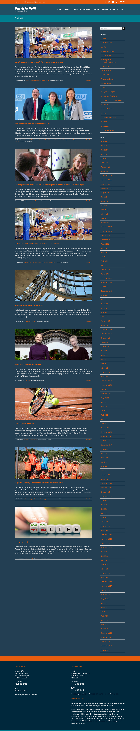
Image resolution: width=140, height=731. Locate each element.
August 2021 (105, 398)
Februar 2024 (105, 269)
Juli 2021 (104, 402)
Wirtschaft (106, 126)
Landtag (38, 80)
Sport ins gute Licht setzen (24, 424)
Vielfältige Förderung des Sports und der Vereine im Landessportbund (39, 483)
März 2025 (104, 214)
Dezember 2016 (106, 633)
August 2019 (105, 500)
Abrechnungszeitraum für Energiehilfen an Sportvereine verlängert (39, 62)
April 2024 (104, 261)
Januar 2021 (105, 428)
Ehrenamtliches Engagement (62, 140)
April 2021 (104, 415)
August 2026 (105, 141)
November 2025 (106, 180)
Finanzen (106, 104)
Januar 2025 (105, 222)
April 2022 (104, 364)
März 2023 (104, 317)
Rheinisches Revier (109, 117)
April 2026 (104, 158)
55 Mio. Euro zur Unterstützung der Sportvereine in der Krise (37, 244)
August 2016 (105, 650)
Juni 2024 (104, 252)
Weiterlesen (89, 80)
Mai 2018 (104, 560)
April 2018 (104, 564)
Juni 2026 (104, 150)
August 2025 (105, 193)
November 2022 (106, 334)
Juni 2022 (104, 355)
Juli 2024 (104, 248)
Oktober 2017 (105, 590)
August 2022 (105, 346)
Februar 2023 (105, 321)
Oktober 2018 (105, 543)
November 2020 (106, 436)
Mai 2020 (104, 462)
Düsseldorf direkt (106, 43)
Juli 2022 (104, 351)
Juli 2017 (104, 603)
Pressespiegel (106, 83)
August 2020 (105, 449)
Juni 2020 (104, 458)
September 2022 (106, 342)
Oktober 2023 (105, 287)
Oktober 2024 (105, 235)
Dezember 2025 (106, 175)
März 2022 (104, 368)
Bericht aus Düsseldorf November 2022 (29, 305)
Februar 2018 (105, 573)
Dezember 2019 (106, 483)
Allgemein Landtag (31, 80)
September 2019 (106, 496)
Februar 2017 (105, 624)
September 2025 (106, 188)
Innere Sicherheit (108, 109)
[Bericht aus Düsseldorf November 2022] (53, 285)
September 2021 (106, 393)
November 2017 (106, 586)
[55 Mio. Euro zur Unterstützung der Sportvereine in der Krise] (53, 224)
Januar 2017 (105, 629)
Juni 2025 (104, 201)
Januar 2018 (105, 577)
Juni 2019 (104, 509)
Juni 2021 (104, 406)
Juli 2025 (104, 197)
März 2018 (104, 569)
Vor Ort (47, 80)
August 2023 (105, 295)
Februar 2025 (105, 218)
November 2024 (106, 231)
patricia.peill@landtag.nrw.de (36, 2)
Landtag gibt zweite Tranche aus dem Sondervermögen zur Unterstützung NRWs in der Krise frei (49, 185)
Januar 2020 (105, 479)
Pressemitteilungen (107, 79)
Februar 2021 (105, 423)
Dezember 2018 (106, 535)
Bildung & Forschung (49, 140)
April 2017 (104, 616)
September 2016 (106, 646)
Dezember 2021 (106, 381)
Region (43, 80)
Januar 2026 (105, 171)
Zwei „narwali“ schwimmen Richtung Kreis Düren (32, 124)
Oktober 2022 (105, 338)
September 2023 (106, 291)
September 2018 (106, 547)
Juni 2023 (104, 304)
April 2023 (104, 312)
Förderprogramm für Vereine (25, 542)
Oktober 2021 (105, 389)
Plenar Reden (105, 75)
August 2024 (105, 244)
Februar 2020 (105, 475)
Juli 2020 (104, 453)
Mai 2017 (104, 612)
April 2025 (104, 210)
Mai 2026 (104, 154)
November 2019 (106, 488)
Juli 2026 (104, 146)
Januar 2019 (105, 530)
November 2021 (106, 385)
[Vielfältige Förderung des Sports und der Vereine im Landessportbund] (53, 463)
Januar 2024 (105, 274)
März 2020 (104, 470)
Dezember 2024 (106, 227)
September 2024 (106, 240)
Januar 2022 (105, 376)
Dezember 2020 (106, 432)
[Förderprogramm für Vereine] (53, 522)
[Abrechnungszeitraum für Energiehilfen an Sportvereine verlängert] (53, 42)
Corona (37, 558)
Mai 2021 (104, 411)
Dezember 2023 (106, 278)
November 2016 (106, 637)
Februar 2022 (105, 372)
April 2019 (104, 517)
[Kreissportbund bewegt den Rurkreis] (53, 344)
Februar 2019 (105, 526)
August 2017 (105, 599)
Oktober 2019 (105, 492)
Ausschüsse (107, 55)
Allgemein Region (38, 140)
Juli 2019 (104, 505)
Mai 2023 (104, 308)
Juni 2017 (104, 607)
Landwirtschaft (106, 70)
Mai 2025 (104, 205)
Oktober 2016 (105, 641)
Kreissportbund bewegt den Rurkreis (28, 364)
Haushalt (106, 66)
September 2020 (106, 445)
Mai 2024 (104, 257)
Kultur (105, 113)
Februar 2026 (105, 167)
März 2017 (104, 620)
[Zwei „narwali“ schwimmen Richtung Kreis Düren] (53, 104)
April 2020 (104, 466)
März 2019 (104, 522)
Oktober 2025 (105, 184)
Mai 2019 (104, 513)
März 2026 (104, 163)
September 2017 (106, 594)
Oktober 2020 (105, 441)
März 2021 (104, 419)
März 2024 (104, 265)
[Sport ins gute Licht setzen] (53, 404)
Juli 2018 (104, 552)
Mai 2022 (104, 359)
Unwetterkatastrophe (108, 130)
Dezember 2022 (106, 329)
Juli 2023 (104, 299)
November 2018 (106, 539)
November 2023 (106, 282)
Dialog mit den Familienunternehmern (110, 61)
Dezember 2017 (106, 582)
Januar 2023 (105, 325)
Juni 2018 (104, 556)
